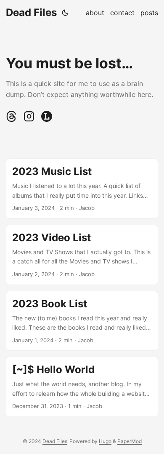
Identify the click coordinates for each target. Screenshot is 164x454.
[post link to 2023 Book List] (82, 321)
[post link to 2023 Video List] (82, 255)
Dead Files (31, 12)
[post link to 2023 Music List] (82, 188)
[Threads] (12, 119)
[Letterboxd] (46, 119)
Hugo (105, 441)
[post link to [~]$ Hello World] (82, 386)
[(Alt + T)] (65, 12)
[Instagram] (30, 119)
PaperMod (129, 441)
